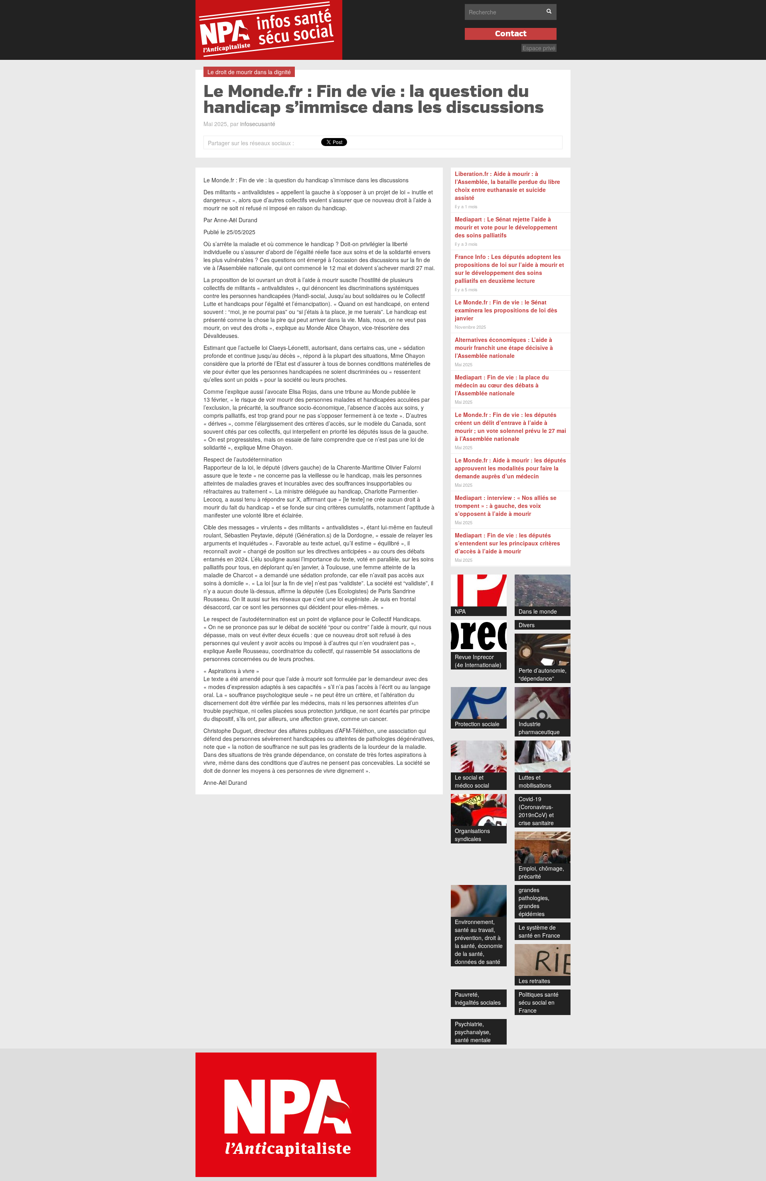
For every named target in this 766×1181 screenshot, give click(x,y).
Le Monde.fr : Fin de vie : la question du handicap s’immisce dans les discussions (373, 99)
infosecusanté (257, 124)
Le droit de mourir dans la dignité (249, 72)
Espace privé (539, 48)
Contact (511, 34)
